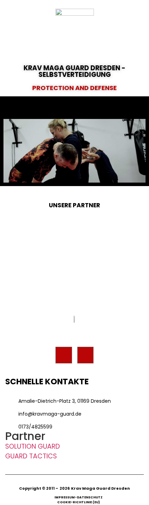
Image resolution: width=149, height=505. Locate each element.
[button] (74, 107)
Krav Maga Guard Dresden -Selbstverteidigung (74, 71)
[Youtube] (85, 355)
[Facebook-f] (63, 355)
